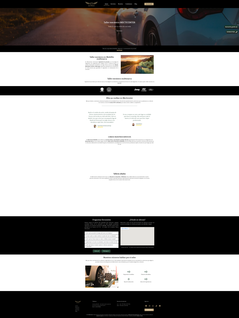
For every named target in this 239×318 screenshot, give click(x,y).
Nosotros (120, 4)
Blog (136, 4)
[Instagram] (149, 305)
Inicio (106, 4)
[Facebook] (146, 305)
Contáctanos (128, 4)
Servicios (113, 4)
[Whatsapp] (152, 305)
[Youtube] (159, 305)
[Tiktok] (156, 305)
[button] (1, 26)
